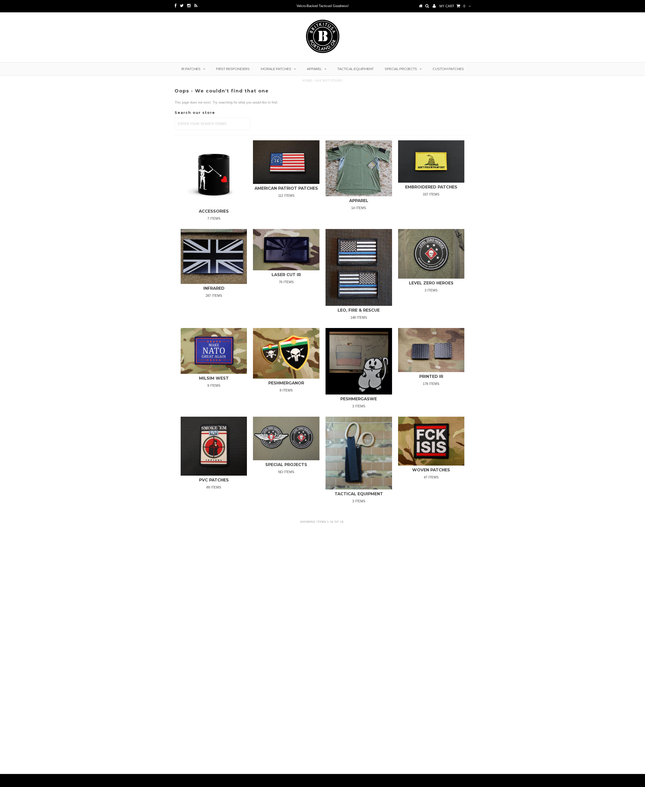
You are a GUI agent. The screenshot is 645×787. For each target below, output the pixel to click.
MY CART (452, 6)
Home (307, 80)
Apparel (314, 69)
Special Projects (401, 69)
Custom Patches (448, 69)
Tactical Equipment (355, 69)
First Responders (233, 69)
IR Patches (191, 69)
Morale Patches (276, 69)
